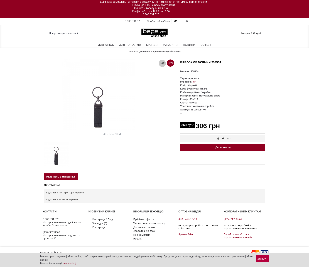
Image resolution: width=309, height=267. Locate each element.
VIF (194, 81)
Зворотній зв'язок (144, 231)
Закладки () (99, 223)
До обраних (224, 138)
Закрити (262, 258)
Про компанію (141, 234)
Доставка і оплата (144, 227)
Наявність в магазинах (60, 176)
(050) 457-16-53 (187, 219)
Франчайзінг (185, 234)
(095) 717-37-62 (233, 219)
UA (175, 21)
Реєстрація (99, 227)
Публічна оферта (143, 219)
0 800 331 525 (151, 14)
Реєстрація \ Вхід (102, 219)
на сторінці (69, 263)
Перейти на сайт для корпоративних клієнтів (238, 236)
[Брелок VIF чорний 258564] (110, 94)
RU (186, 21)
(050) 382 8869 (51, 232)
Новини (137, 238)
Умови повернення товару (149, 223)
